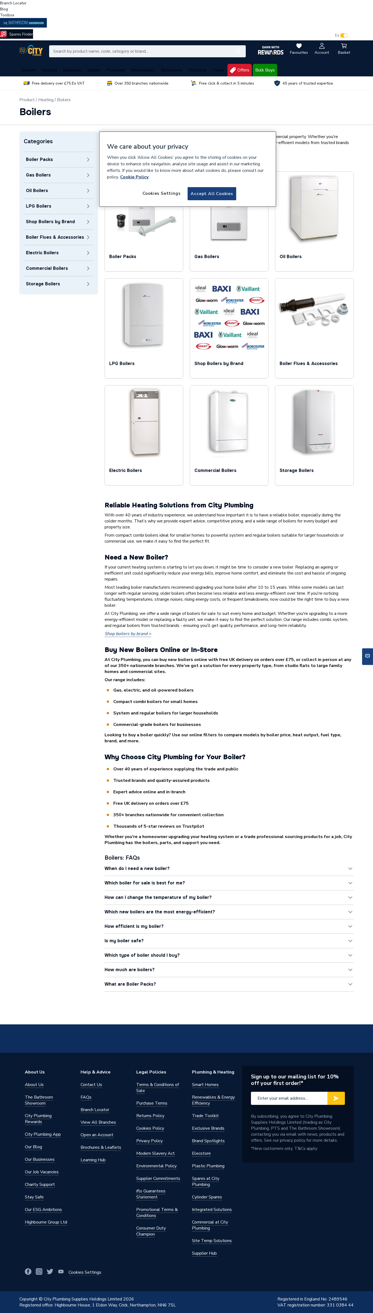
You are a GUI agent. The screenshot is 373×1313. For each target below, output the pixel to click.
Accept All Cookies (212, 194)
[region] (187, 169)
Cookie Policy (134, 177)
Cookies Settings (162, 193)
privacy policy (292, 1140)
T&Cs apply (305, 1148)
